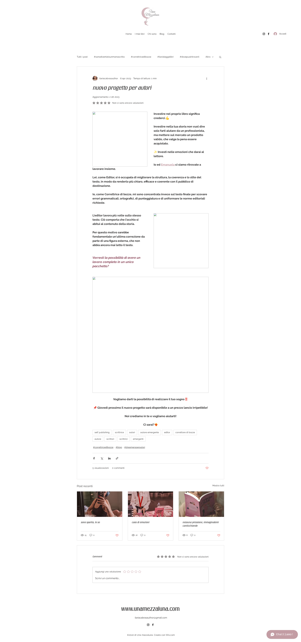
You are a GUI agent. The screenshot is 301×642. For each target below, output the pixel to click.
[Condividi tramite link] (117, 458)
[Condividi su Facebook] (93, 458)
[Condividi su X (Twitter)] (101, 458)
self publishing (102, 432)
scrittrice (119, 432)
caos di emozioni (140, 522)
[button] (220, 57)
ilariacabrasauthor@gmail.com (151, 617)
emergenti (138, 439)
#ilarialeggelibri (165, 57)
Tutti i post (82, 57)
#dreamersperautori (134, 447)
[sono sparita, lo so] (99, 504)
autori (132, 432)
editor (167, 432)
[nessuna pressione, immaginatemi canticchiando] (201, 504)
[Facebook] (268, 33)
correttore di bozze (185, 432)
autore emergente (149, 432)
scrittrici (123, 439)
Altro (208, 57)
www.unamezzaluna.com (150, 609)
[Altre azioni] (207, 78)
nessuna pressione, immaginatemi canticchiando (200, 524)
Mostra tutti (218, 485)
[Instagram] (263, 33)
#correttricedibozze (141, 57)
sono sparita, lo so (90, 522)
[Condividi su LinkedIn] (109, 458)
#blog (119, 447)
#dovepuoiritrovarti (189, 57)
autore (98, 439)
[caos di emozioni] (150, 504)
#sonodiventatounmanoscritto (109, 57)
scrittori (110, 439)
